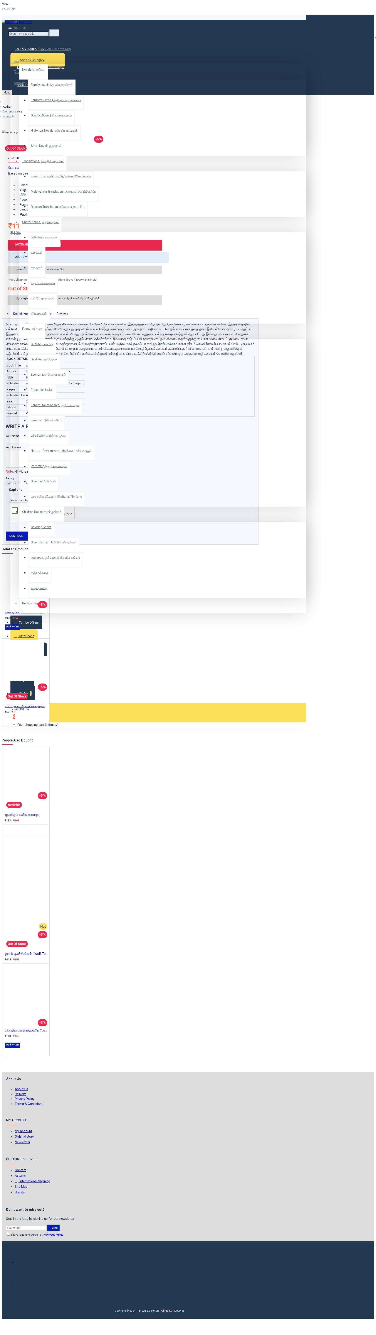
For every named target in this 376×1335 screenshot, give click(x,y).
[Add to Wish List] (8, 633)
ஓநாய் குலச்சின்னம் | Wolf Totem (26, 954)
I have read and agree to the (36, 1234)
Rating (10, 478)
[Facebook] (16, 1252)
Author (7, 106)
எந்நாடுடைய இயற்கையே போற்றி (26, 1030)
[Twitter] (16, 1263)
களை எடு (8, 116)
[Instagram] (16, 1274)
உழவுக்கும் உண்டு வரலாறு (22, 815)
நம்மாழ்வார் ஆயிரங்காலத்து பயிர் (26, 706)
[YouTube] (16, 1285)
